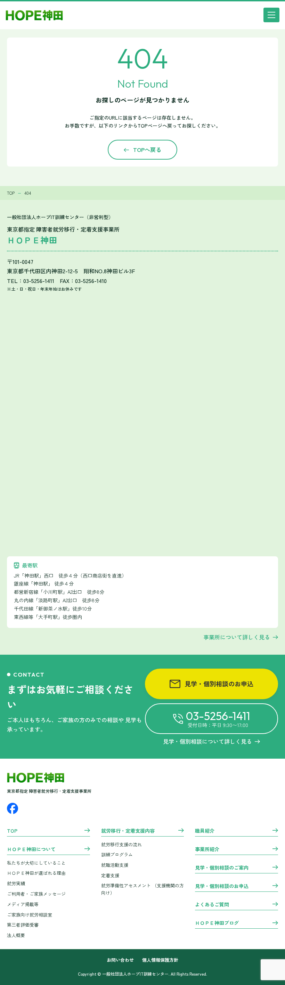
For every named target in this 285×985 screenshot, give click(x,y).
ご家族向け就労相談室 (29, 914)
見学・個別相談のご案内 (222, 868)
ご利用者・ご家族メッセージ (36, 893)
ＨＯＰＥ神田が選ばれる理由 (36, 873)
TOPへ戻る (147, 149)
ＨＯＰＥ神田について (31, 849)
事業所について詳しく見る (236, 637)
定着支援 (110, 875)
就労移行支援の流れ (121, 844)
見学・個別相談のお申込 (219, 683)
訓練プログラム (117, 854)
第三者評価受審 (23, 924)
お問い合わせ (120, 960)
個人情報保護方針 (160, 960)
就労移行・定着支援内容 (128, 831)
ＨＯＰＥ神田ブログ (217, 923)
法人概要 (16, 935)
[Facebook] (12, 808)
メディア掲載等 (23, 904)
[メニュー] (271, 15)
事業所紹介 (207, 849)
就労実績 (16, 883)
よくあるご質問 (212, 905)
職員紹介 (204, 831)
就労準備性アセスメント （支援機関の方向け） (142, 889)
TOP (12, 831)
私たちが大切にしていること (36, 862)
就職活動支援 (114, 865)
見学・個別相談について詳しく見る (207, 741)
